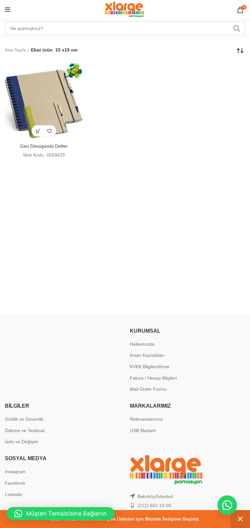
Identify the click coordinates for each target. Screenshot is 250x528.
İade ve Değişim (21, 441)
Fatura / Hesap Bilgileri (153, 378)
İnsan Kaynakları (147, 355)
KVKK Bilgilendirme (149, 366)
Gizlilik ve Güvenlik (24, 419)
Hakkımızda (142, 344)
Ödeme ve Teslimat (25, 430)
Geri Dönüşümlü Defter (44, 146)
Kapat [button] (240, 519)
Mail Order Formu (148, 389)
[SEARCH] (236, 28)
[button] (38, 131)
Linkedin (13, 494)
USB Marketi (143, 430)
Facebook (15, 483)
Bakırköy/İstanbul (155, 496)
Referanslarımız (146, 419)
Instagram (15, 471)
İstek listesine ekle (49, 131)
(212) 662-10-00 (154, 505)
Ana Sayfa (15, 50)
